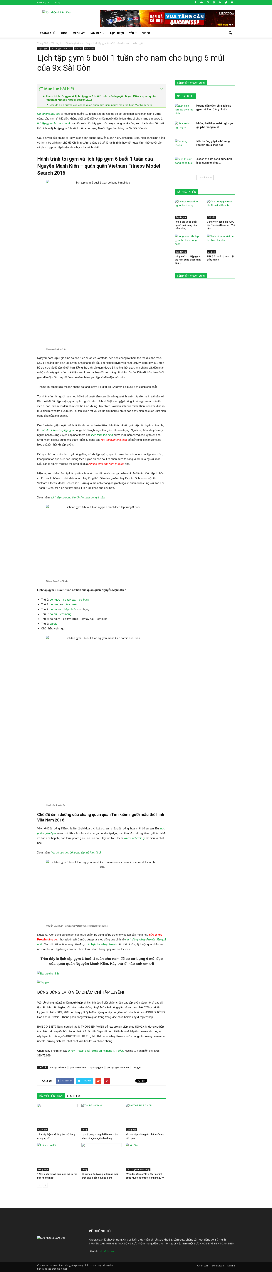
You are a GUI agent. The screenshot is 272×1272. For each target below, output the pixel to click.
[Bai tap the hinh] (101, 973)
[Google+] (201, 2)
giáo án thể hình (78, 1067)
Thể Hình (89, 48)
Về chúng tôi (43, 2)
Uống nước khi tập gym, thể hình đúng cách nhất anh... (188, 259)
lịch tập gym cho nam (118, 1067)
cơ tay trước (70, 604)
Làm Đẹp (95, 33)
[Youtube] (232, 2)
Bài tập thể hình (58, 1067)
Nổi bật (211, 217)
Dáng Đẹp (131, 1129)
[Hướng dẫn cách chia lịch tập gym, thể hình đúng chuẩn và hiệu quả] (184, 110)
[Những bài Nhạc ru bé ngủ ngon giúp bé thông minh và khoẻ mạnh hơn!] (184, 128)
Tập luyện (117, 33)
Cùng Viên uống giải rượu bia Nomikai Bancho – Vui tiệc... (221, 225)
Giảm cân (42, 1129)
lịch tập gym (96, 1067)
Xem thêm (203, 177)
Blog (85, 1129)
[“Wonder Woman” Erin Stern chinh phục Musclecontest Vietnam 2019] (146, 1157)
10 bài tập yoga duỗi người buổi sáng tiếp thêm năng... (186, 225)
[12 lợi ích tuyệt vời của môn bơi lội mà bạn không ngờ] (57, 1157)
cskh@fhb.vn (106, 1251)
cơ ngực (55, 599)
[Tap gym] (101, 982)
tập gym (137, 1067)
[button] (230, 33)
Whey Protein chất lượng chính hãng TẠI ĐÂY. (96, 1050)
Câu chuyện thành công (61, 48)
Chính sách (203, 1265)
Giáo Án (78, 48)
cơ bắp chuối (68, 609)
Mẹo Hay (79, 33)
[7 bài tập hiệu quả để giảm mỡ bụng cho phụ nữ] (57, 1117)
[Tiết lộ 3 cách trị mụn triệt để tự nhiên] (221, 243)
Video (146, 33)
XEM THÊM (73, 1096)
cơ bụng (84, 599)
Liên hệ (56, 2)
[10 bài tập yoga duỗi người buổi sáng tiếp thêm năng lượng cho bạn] (189, 209)
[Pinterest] (213, 2)
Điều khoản (218, 1265)
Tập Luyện (43, 48)
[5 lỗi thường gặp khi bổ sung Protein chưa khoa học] (184, 145)
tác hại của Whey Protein (102, 944)
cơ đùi (53, 614)
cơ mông (65, 614)
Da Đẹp (211, 252)
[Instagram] (207, 2)
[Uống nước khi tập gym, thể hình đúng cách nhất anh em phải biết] (189, 243)
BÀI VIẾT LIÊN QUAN (51, 1096)
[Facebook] (195, 2)
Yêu (131, 33)
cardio (53, 623)
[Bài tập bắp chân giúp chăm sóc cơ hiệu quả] (146, 1117)
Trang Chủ (47, 33)
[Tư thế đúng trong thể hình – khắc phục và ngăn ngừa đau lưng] (101, 1117)
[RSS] (220, 2)
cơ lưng (54, 604)
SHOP (64, 33)
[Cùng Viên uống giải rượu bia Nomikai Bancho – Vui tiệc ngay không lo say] (221, 209)
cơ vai (53, 609)
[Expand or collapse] (161, 89)
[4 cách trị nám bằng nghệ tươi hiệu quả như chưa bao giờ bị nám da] (184, 163)
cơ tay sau (69, 599)
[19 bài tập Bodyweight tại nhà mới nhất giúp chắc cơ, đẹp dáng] (101, 1157)
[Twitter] (226, 2)
